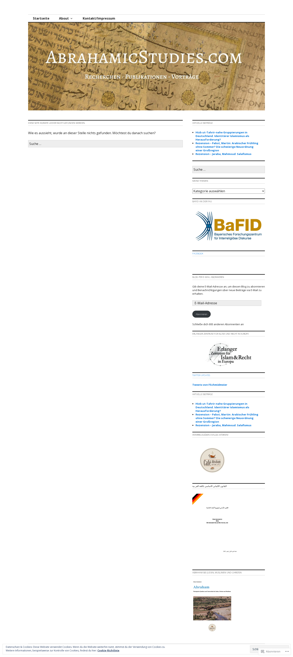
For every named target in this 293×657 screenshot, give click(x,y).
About (64, 18)
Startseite (41, 18)
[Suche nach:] (105, 144)
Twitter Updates (201, 375)
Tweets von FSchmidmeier (209, 384)
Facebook (197, 253)
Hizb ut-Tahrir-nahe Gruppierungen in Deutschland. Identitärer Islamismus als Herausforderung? (222, 136)
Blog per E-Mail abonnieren (208, 276)
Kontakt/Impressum (99, 18)
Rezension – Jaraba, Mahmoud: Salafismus (223, 154)
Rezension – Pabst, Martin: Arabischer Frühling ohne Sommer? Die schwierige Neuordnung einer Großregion (227, 146)
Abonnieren (201, 314)
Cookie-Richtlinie (108, 650)
